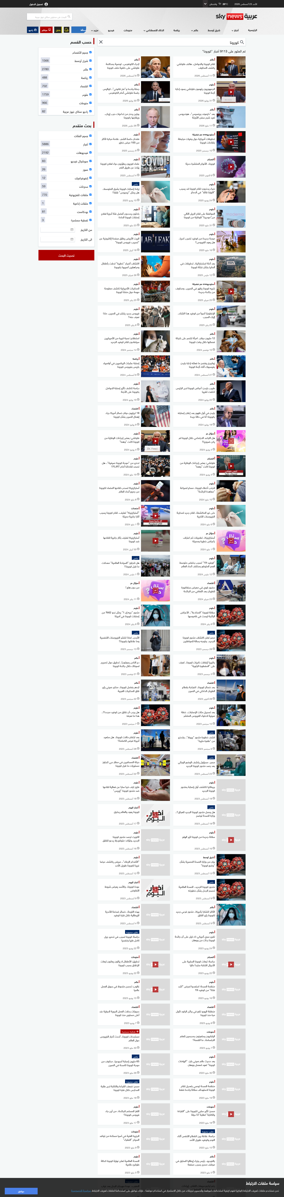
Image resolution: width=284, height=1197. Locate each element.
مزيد (96, 30)
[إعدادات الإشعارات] (66, 30)
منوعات (128, 30)
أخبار (236, 30)
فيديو (111, 30)
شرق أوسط (214, 30)
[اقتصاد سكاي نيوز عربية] (78, 29)
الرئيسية (252, 30)
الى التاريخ (86, 239)
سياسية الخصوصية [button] (81, 1190)
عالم (196, 30)
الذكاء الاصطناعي (155, 30)
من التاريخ (86, 229)
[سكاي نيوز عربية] (236, 16)
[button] (46, 30)
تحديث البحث (66, 255)
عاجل (58, 30)
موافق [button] (21, 1191)
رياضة (177, 30)
